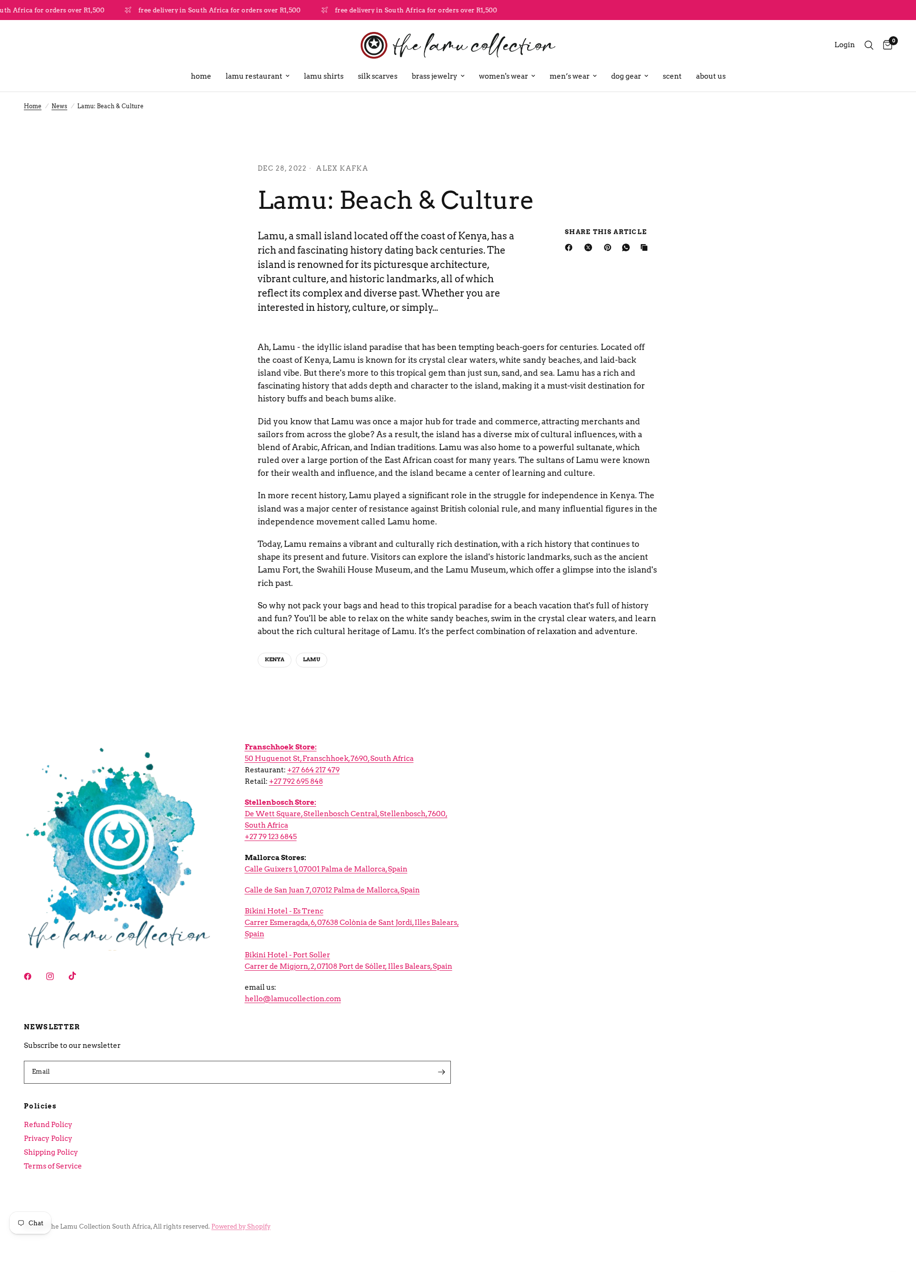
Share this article (606, 232)
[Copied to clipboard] (646, 247)
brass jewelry (435, 76)
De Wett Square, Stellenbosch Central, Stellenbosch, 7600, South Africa (346, 814)
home (201, 76)
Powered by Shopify (241, 1226)
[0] (885, 45)
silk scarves (377, 76)
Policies (40, 1106)
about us (711, 76)
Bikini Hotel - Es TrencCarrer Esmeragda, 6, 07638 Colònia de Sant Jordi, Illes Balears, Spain (352, 922)
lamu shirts (324, 76)
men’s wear (570, 76)
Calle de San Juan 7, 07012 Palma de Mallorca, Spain (332, 890)
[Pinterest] (609, 247)
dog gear (626, 76)
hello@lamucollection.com (293, 999)
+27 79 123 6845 (271, 836)
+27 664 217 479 (313, 770)
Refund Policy (48, 1124)
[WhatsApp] (628, 247)
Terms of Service (53, 1166)
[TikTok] (79, 975)
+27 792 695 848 (296, 781)
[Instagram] (56, 976)
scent (672, 76)
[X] (590, 247)
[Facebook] (570, 247)
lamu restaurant (254, 76)
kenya (274, 659)
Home (33, 106)
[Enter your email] (441, 1072)
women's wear (503, 76)
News (59, 106)
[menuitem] (201, 76)
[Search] (869, 45)
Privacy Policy (48, 1138)
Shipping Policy (51, 1152)
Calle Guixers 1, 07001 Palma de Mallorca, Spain (326, 869)
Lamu (311, 659)
